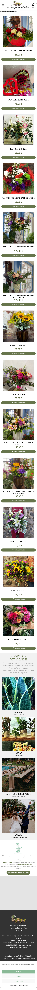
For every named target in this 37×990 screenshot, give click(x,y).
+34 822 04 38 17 (7, 862)
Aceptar (18, 971)
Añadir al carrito (18, 59)
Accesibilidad (18, 956)
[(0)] (33, 5)
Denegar (18, 976)
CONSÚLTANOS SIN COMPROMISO (18, 873)
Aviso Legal (9, 956)
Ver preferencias (18, 981)
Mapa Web (14, 958)
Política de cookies (13, 985)
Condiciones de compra (27, 958)
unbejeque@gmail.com (25, 864)
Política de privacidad (23, 985)
